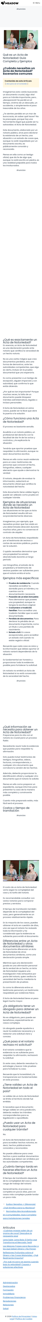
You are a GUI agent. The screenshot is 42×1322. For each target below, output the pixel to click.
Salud (5, 1308)
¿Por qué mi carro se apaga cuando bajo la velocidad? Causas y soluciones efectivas (21, 1264)
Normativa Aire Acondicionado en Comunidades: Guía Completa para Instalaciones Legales (19, 1215)
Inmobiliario (8, 1293)
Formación (8, 1290)
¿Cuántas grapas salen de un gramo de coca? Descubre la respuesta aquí (17, 1233)
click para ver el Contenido (16, 84)
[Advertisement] (21, 17)
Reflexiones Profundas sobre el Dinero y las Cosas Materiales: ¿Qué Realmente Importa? (20, 1255)
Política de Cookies (24, 1319)
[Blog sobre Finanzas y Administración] (9, 3)
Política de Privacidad (21, 1316)
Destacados (9, 1286)
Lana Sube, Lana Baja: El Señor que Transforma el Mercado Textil (20, 1241)
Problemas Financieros (14, 1297)
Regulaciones (9, 1301)
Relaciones (8, 1304)
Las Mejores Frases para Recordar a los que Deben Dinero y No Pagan (21, 1247)
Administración (10, 1282)
